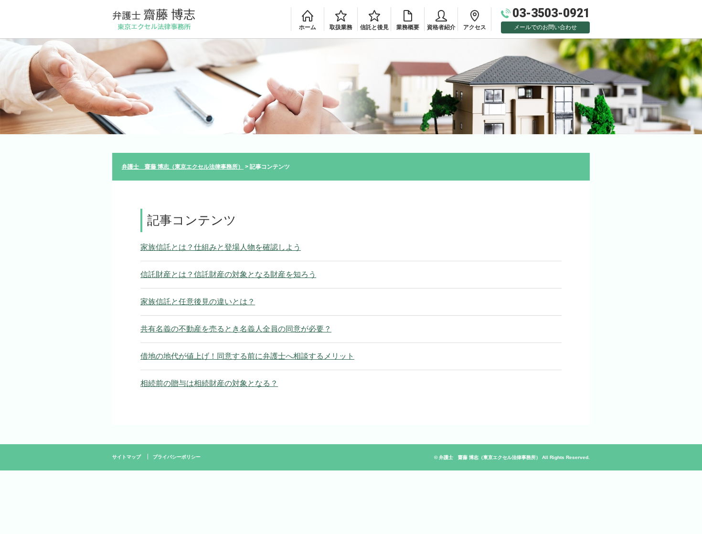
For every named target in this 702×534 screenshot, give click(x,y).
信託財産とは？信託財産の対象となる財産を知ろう (228, 274)
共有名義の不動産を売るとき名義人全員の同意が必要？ (235, 329)
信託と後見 (374, 27)
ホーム (307, 27)
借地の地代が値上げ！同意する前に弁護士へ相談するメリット (247, 356)
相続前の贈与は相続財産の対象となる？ (209, 383)
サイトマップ (126, 456)
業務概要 (407, 27)
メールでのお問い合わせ (545, 27)
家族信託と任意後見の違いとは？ (197, 302)
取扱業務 (341, 27)
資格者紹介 (441, 27)
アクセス (474, 27)
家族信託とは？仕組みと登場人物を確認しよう (220, 247)
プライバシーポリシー (177, 456)
